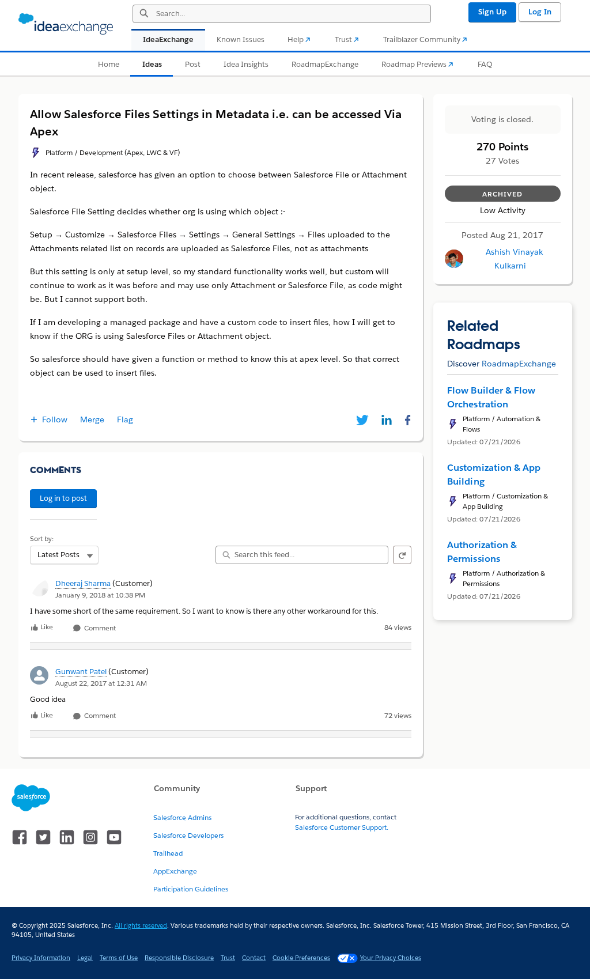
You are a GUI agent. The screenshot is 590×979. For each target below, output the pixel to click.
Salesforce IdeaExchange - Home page (65, 24)
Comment (99, 628)
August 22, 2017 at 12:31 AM (101, 683)
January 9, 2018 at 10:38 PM (100, 595)
